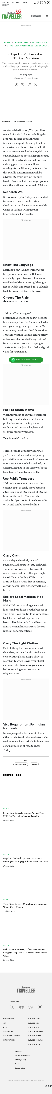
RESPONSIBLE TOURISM (11, 1036)
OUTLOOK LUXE (33, 1027)
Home (7, 42)
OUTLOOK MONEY (34, 1036)
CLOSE (48, 1086)
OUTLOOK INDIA (34, 1019)
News (6, 809)
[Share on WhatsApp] (16, 84)
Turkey (34, 764)
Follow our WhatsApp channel (28, 360)
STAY (4, 1023)
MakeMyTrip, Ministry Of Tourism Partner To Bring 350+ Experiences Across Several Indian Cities (25, 952)
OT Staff (27, 75)
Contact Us (19, 1064)
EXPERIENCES (8, 1031)
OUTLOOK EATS (33, 1023)
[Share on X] (22, 84)
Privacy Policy (20, 1060)
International (40, 42)
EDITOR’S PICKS (9, 1040)
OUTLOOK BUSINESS (35, 1031)
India (5, 900)
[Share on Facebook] (29, 84)
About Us (18, 1051)
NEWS (5, 1027)
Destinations (21, 42)
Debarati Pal (8, 820)
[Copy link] (35, 84)
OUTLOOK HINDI (34, 1044)
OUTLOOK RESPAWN (35, 1040)
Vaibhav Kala (9, 911)
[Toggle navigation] (47, 16)
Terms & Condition (22, 1055)
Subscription (20, 1068)
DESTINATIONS (8, 1019)
